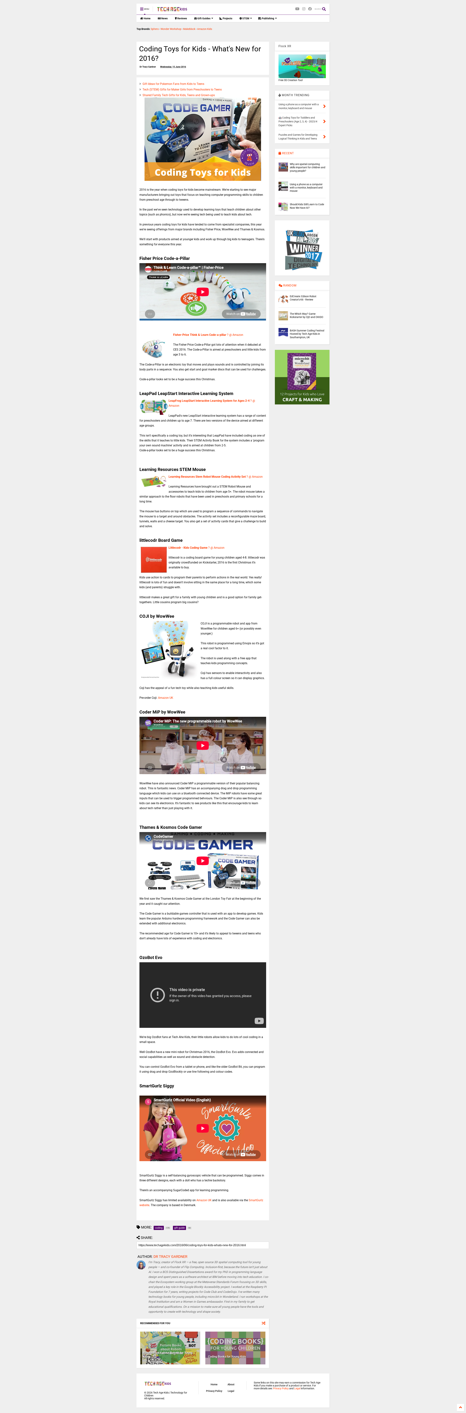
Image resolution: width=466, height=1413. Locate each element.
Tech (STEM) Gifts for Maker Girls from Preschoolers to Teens (182, 89)
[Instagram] (303, 9)
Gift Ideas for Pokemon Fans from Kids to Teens (173, 84)
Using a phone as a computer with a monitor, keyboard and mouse (306, 187)
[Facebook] (310, 9)
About (231, 1384)
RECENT (287, 153)
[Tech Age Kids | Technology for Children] (172, 10)
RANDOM (289, 285)
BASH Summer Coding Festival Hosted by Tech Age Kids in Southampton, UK (307, 334)
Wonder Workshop (171, 28)
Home (147, 18)
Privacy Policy (214, 1391)
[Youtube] (297, 9)
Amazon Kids (204, 28)
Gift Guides (203, 18)
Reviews (182, 18)
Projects (227, 18)
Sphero (155, 28)
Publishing (267, 18)
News (164, 18)
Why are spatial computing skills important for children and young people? (307, 167)
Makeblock (189, 28)
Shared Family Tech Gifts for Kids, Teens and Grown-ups (179, 95)
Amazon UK (165, 697)
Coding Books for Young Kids (227, 1356)
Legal (231, 1391)
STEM (245, 18)
